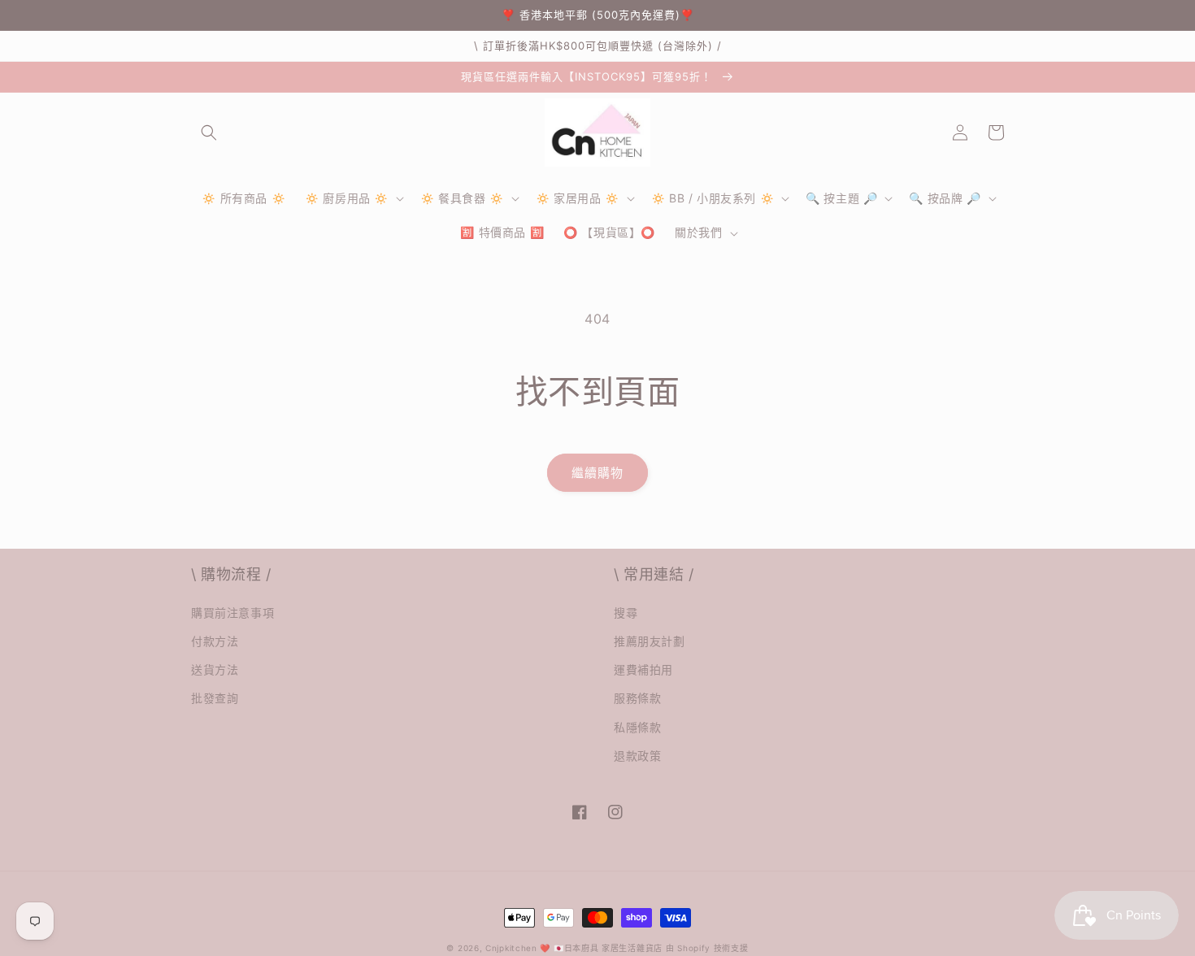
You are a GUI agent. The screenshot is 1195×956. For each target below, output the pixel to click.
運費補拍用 (643, 669)
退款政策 (637, 756)
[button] (209, 132)
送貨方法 (214, 669)
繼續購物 (597, 472)
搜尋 (625, 612)
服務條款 (637, 698)
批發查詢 (214, 698)
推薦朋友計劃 (649, 641)
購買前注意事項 (232, 612)
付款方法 (214, 641)
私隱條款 (637, 727)
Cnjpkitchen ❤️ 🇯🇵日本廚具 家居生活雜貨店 (574, 948)
